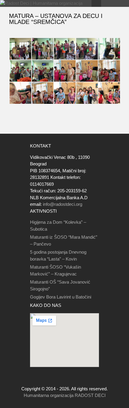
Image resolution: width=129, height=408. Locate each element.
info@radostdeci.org (62, 204)
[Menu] (96, 3)
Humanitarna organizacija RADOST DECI (65, 395)
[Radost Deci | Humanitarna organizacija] (41, 3)
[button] (20, 48)
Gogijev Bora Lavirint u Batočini (60, 296)
